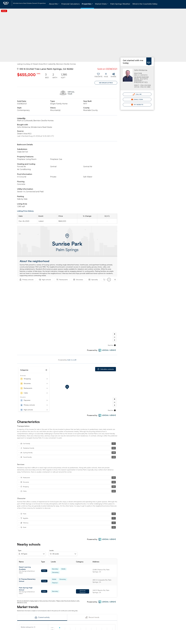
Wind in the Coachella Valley (144, 4)
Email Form (138, 99)
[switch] (98, 76)
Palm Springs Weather (120, 4)
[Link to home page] (6, 4)
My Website (138, 104)
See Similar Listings (106, 83)
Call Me (138, 94)
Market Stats (102, 6)
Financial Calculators (70, 4)
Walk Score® (71, 360)
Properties (88, 6)
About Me (54, 6)
